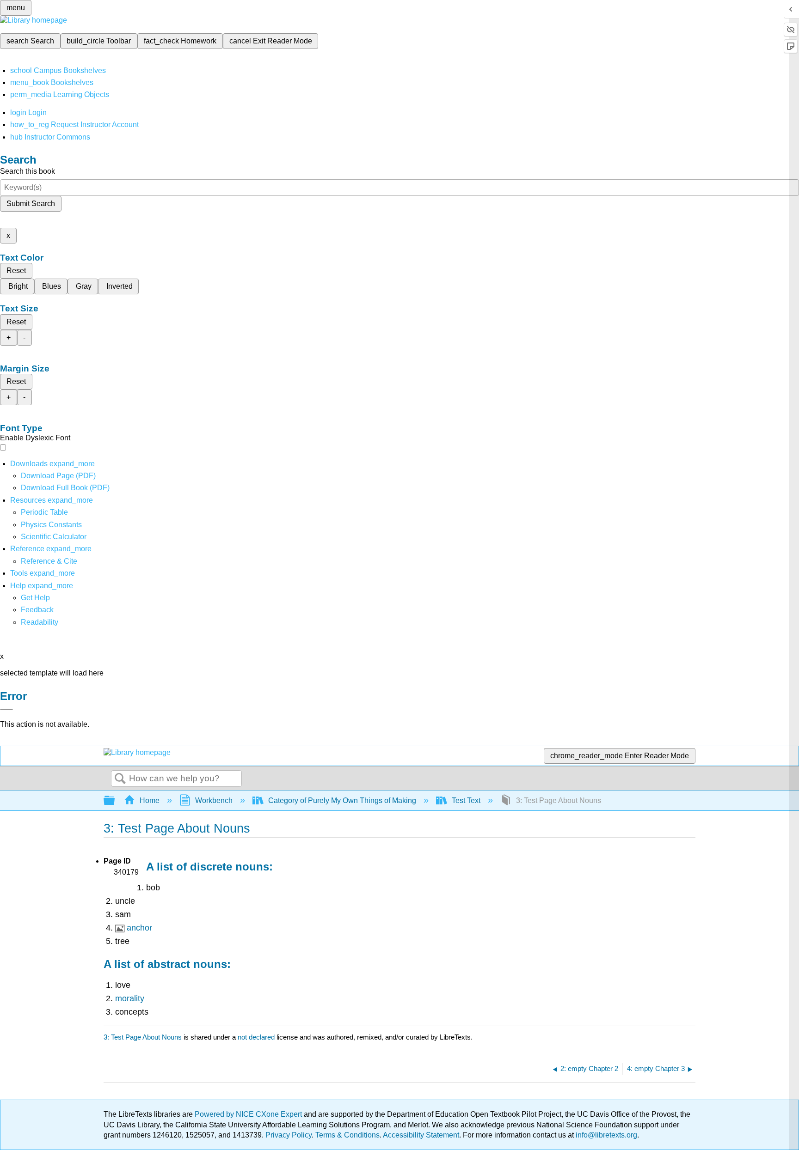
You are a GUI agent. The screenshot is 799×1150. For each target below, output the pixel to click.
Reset (16, 270)
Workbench (213, 800)
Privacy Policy (288, 1135)
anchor (139, 927)
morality (129, 998)
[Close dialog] (6, 709)
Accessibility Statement (421, 1135)
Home (149, 800)
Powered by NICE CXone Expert (249, 1114)
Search (120, 779)
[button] (37, 610)
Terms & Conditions (347, 1135)
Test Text (466, 800)
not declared (257, 1037)
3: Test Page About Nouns (143, 1037)
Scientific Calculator (53, 537)
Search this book (27, 171)
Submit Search (30, 203)
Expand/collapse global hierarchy (115, 801)
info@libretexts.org (605, 1135)
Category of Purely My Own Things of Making (342, 800)
